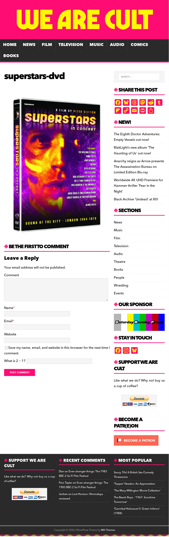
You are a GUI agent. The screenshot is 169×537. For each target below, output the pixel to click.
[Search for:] (139, 76)
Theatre (119, 262)
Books (11, 55)
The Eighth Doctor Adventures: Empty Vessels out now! (137, 137)
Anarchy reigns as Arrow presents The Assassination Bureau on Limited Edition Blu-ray (139, 166)
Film (47, 44)
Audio (117, 44)
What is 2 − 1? (14, 361)
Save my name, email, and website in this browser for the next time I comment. (57, 350)
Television (70, 44)
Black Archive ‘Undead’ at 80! (136, 199)
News (29, 44)
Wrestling (121, 285)
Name (8, 308)
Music (97, 44)
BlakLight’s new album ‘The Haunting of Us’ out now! (134, 150)
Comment (11, 275)
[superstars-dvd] (57, 237)
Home (9, 44)
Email (8, 321)
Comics (139, 44)
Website (10, 334)
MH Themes (108, 530)
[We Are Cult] (84, 36)
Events (119, 293)
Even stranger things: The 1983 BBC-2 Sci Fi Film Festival (83, 473)
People (119, 278)
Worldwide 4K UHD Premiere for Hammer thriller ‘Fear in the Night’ (138, 185)
